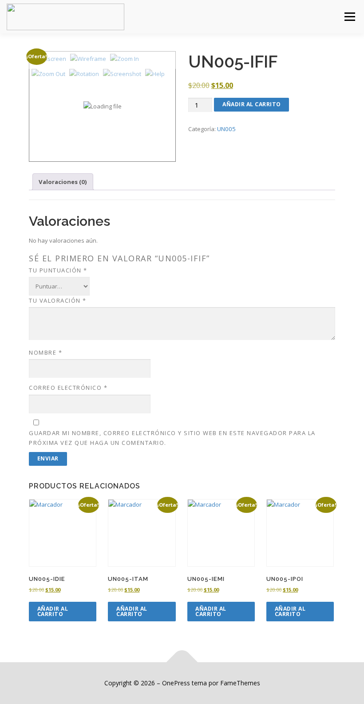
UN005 (226, 129)
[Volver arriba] (182, 662)
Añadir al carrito (251, 104)
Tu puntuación (58, 270)
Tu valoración (58, 300)
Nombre (45, 352)
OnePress (176, 683)
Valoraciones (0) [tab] (63, 182)
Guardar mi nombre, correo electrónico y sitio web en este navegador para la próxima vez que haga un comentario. (172, 438)
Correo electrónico (68, 388)
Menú (349, 16)
